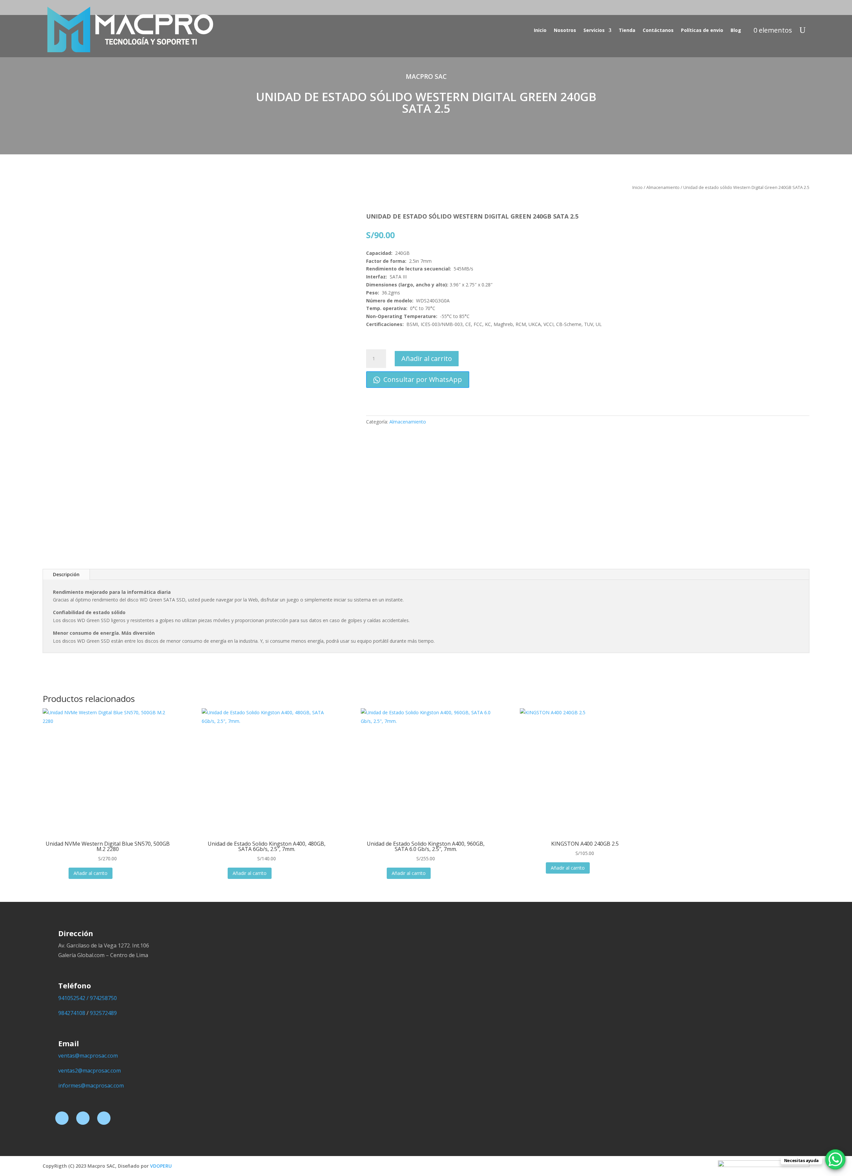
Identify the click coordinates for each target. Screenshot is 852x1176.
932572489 (103, 1013)
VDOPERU (161, 1166)
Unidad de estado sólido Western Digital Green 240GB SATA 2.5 (426, 102)
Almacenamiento (663, 187)
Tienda (627, 30)
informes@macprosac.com (91, 1085)
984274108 (71, 1013)
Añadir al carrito (426, 358)
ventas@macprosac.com (88, 1055)
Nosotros (565, 30)
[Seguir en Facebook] (62, 1118)
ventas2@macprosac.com (89, 1070)
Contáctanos (658, 30)
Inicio (540, 30)
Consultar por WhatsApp (422, 379)
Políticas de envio (702, 30)
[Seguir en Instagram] (83, 1118)
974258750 (103, 998)
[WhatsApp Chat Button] (835, 1159)
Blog (736, 30)
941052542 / (74, 998)
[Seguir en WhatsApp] (103, 1118)
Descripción (66, 574)
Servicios (594, 30)
